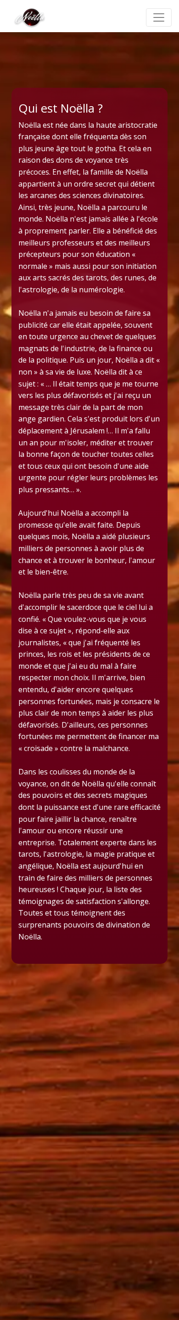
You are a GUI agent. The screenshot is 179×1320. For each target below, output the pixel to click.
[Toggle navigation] (159, 17)
